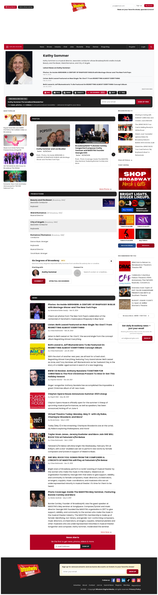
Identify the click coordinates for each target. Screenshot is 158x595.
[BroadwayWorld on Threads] (134, 580)
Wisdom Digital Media (105, 589)
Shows (49, 47)
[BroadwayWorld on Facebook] (113, 580)
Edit (113, 93)
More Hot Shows (127, 245)
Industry (58, 47)
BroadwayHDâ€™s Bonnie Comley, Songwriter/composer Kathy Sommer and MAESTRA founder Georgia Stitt (91, 150)
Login (143, 47)
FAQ (123, 93)
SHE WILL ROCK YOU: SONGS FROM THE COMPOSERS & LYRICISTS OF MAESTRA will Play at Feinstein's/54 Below (77, 459)
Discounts (145, 245)
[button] (151, 47)
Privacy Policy (135, 589)
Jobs (72, 47)
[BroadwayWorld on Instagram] (118, 580)
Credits (80, 93)
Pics (58, 93)
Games (95, 47)
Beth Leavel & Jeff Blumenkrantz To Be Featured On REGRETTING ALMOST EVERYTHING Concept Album (85, 84)
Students (79, 47)
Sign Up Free (143, 102)
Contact (92, 585)
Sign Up (85, 546)
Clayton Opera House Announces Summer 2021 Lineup (77, 393)
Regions (118, 585)
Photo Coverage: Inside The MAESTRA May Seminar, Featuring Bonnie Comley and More (91, 161)
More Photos (104, 189)
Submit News (109, 585)
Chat (65, 47)
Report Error (136, 586)
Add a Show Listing (25, 7)
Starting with (37, 267)
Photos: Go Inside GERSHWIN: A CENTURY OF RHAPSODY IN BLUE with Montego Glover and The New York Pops (87, 72)
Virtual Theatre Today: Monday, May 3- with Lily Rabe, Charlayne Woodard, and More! (77, 415)
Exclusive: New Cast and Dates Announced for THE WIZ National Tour (15, 180)
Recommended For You (127, 256)
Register (132, 47)
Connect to (78, 267)
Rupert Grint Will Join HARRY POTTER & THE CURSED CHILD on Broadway (15, 124)
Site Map (126, 585)
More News (105, 532)
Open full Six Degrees (59, 281)
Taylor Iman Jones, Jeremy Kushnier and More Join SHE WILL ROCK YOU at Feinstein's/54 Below (80, 436)
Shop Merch (11, 7)
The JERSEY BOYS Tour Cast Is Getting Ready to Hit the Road (144, 127)
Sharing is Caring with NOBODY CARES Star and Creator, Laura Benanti (144, 118)
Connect (38, 281)
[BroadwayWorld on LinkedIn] (123, 580)
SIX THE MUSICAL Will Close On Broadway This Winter (15, 161)
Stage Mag (105, 47)
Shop (88, 47)
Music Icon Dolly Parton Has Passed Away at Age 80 (14, 143)
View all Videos (124, 160)
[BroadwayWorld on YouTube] (139, 580)
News (42, 47)
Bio (48, 93)
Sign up (147, 338)
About (84, 585)
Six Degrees (97, 92)
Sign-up (139, 5)
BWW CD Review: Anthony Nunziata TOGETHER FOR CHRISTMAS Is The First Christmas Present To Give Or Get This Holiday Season (81, 373)
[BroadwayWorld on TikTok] (128, 580)
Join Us (99, 585)
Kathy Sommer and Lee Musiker (51, 150)
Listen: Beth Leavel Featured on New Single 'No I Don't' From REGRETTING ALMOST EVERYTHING (81, 78)
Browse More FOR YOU (135, 316)
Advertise (77, 585)
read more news (147, 89)
